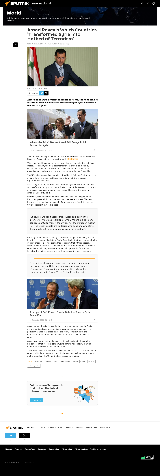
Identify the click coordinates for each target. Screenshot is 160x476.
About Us (8, 449)
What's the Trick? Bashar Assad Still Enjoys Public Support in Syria (58, 144)
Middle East (38, 361)
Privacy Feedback (81, 449)
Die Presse (72, 159)
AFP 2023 (32, 88)
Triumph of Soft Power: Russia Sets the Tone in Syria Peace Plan (60, 314)
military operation (34, 366)
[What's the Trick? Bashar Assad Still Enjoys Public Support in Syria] (62, 124)
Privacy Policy (67, 449)
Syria (55, 361)
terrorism (91, 361)
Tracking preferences (98, 449)
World (30, 361)
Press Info (18, 449)
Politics (75, 361)
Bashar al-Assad (65, 361)
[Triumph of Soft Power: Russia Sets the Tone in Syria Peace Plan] (62, 294)
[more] (94, 150)
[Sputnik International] (18, 6)
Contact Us (42, 449)
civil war (83, 361)
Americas (52, 428)
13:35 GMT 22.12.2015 (35, 44)
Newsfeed (48, 361)
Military (80, 428)
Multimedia (105, 428)
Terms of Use (30, 449)
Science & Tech (92, 428)
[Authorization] (142, 3)
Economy (70, 428)
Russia (61, 428)
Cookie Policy (54, 449)
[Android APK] (147, 457)
